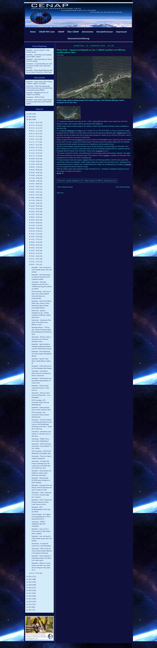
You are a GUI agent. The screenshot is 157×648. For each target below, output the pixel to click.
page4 (81, 645)
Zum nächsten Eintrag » (123, 187)
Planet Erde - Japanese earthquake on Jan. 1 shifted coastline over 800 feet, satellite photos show (87, 181)
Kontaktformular (104, 31)
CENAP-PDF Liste (47, 31)
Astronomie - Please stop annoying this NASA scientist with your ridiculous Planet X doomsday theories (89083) (39, 88)
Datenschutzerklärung (78, 38)
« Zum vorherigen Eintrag (65, 187)
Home (33, 31)
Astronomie (87, 31)
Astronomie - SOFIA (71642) (35, 97)
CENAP (61, 31)
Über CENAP (73, 31)
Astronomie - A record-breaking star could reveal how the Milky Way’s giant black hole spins (39, 65)
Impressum (121, 31)
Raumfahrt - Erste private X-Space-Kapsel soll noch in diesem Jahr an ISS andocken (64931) (39, 101)
